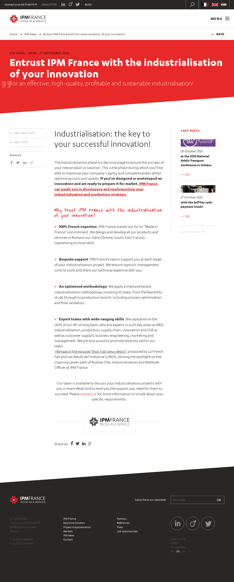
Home (14, 34)
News (32, 53)
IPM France (69, 518)
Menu (217, 19)
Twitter (78, 4)
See (187, 174)
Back (220, 34)
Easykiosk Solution (74, 522)
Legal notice (178, 538)
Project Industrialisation (77, 527)
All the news (190, 232)
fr (172, 551)
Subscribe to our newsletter (150, 499)
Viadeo (70, 4)
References (123, 522)
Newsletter (49, 4)
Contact (68, 539)
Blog (88, 4)
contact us (88, 394)
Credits (175, 543)
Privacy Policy (178, 547)
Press (120, 527)
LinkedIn (63, 4)
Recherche (192, 4)
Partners (122, 518)
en (178, 551)
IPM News (30, 34)
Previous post (24, 133)
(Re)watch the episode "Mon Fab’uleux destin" (91, 351)
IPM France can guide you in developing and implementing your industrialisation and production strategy (106, 189)
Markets (68, 531)
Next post (21, 142)
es (184, 551)
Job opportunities (127, 531)
